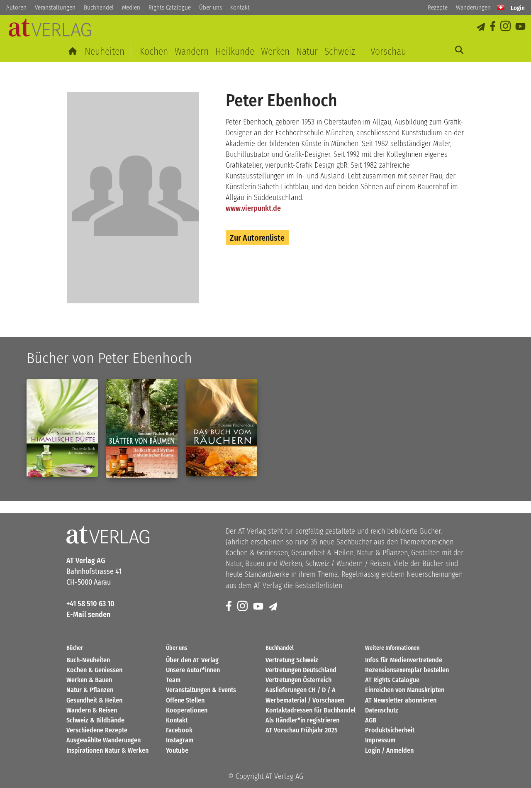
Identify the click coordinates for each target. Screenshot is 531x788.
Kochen (154, 51)
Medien (131, 7)
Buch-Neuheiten (88, 660)
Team (173, 680)
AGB (370, 720)
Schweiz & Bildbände (95, 720)
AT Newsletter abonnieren (400, 700)
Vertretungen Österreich (298, 680)
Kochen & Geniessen (94, 670)
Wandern (192, 51)
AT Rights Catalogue (392, 680)
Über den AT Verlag (192, 660)
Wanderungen (473, 7)
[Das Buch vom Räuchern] (221, 427)
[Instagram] (506, 26)
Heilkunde (234, 51)
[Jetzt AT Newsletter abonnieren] (481, 26)
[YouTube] (521, 26)
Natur (307, 51)
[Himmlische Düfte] (62, 428)
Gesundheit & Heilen (94, 700)
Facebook (179, 730)
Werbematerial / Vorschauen (305, 700)
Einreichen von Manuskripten (404, 690)
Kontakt (240, 7)
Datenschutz (381, 710)
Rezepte (438, 7)
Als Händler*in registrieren (302, 720)
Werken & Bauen (89, 680)
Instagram (179, 740)
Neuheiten (104, 51)
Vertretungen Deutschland (301, 670)
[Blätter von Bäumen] (142, 428)
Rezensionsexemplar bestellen (407, 670)
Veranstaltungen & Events (201, 690)
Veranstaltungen (55, 7)
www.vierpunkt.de (253, 208)
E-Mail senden (88, 614)
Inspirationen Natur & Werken (107, 750)
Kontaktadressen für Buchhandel (311, 710)
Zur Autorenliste (257, 238)
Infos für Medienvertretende (403, 660)
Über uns (210, 7)
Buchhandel (99, 7)
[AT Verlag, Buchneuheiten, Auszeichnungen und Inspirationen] (49, 30)
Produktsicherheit (389, 730)
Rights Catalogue (170, 7)
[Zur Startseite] (73, 51)
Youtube (177, 750)
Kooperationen (186, 710)
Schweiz (339, 51)
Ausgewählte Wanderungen (103, 740)
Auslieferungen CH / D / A (301, 690)
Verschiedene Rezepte (96, 730)
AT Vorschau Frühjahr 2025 (302, 730)
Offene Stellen (185, 700)
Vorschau (388, 51)
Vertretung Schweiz (292, 660)
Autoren (16, 7)
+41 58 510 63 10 (90, 603)
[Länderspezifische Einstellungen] (500, 7)
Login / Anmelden (389, 750)
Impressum (380, 740)
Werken (275, 51)
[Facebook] (493, 26)
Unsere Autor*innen (193, 670)
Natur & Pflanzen (89, 690)
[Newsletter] (273, 606)
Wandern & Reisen (91, 710)
